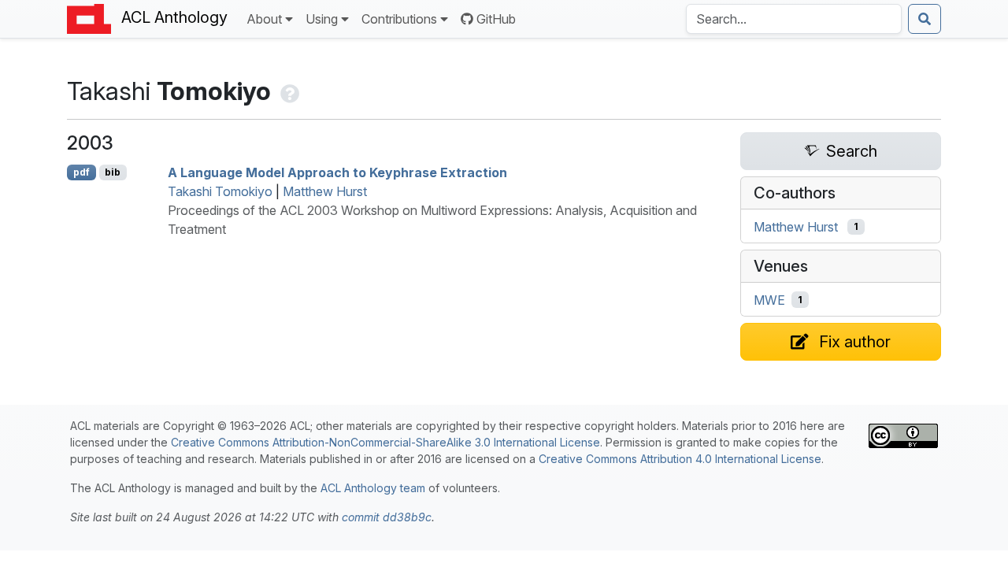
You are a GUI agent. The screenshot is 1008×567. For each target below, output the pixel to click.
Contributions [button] (399, 19)
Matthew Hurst (325, 191)
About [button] (264, 19)
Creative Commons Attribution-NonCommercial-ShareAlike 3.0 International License (385, 442)
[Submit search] (924, 19)
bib (112, 172)
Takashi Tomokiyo (220, 191)
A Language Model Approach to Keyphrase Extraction (337, 172)
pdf (81, 172)
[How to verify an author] (288, 91)
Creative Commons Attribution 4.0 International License (680, 458)
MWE (769, 300)
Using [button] (322, 19)
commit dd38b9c (387, 517)
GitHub (496, 19)
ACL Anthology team (373, 488)
